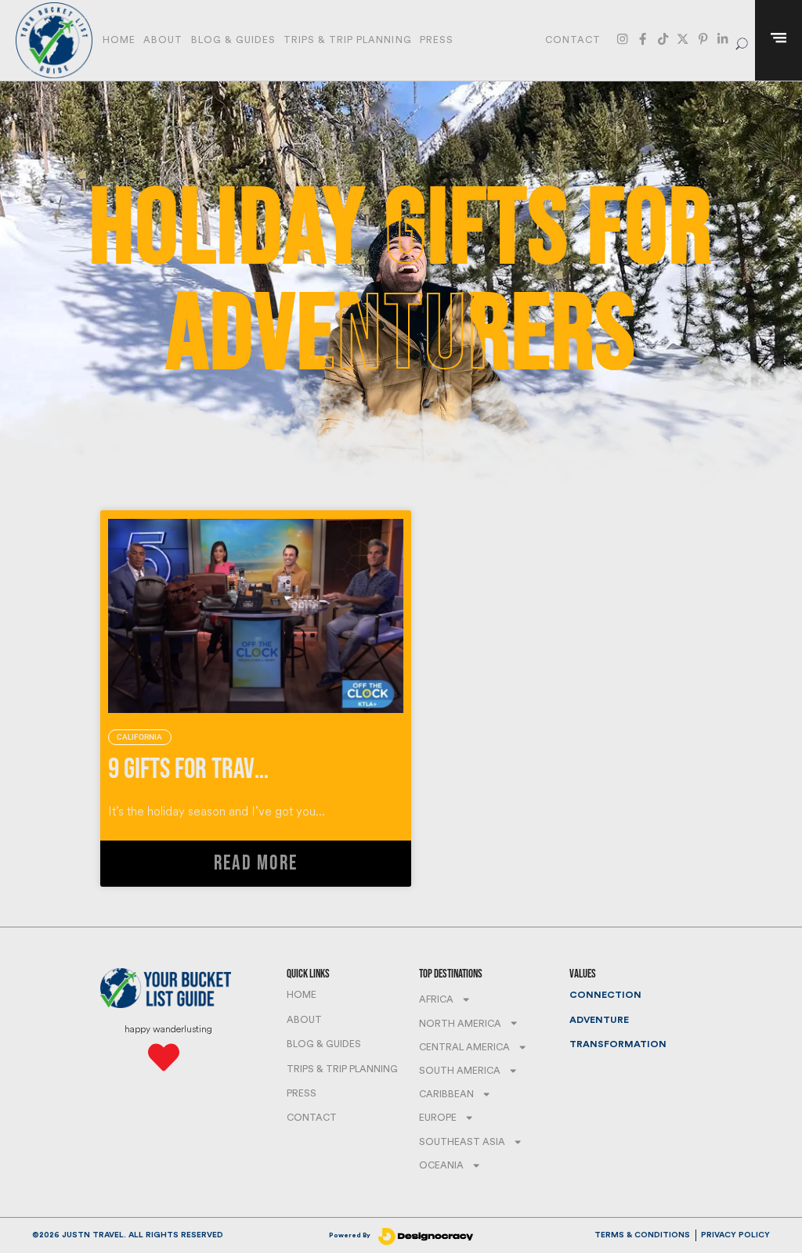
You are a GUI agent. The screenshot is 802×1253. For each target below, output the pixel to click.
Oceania (441, 1165)
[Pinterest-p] (703, 39)
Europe (438, 1117)
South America (459, 1070)
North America (460, 1023)
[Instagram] (622, 39)
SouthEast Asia (462, 1142)
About (162, 40)
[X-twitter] (682, 39)
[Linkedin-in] (722, 39)
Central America (464, 1047)
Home (119, 40)
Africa (436, 999)
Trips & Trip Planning (348, 40)
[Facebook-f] (642, 39)
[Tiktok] (663, 39)
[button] (742, 40)
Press (436, 40)
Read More (256, 864)
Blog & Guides (233, 40)
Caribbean (446, 1094)
